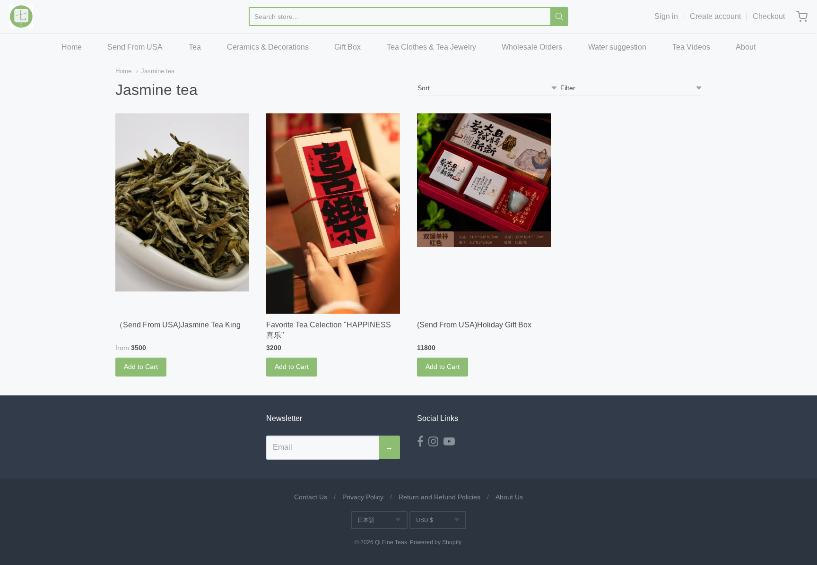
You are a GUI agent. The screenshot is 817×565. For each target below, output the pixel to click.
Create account (715, 16)
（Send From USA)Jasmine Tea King (178, 325)
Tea (195, 47)
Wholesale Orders (532, 47)
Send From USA (135, 47)
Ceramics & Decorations (268, 47)
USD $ (424, 520)
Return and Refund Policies (439, 497)
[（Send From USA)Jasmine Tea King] (182, 202)
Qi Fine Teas (391, 542)
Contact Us (310, 497)
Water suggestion (617, 47)
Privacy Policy (362, 497)
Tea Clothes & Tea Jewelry (431, 47)
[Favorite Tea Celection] (333, 213)
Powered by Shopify (435, 542)
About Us (509, 497)
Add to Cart (141, 366)
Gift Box (347, 47)
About (746, 47)
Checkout (769, 16)
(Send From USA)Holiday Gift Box (474, 325)
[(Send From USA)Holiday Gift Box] (484, 180)
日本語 (365, 520)
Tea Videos (691, 47)
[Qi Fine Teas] (21, 16)
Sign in (666, 16)
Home (71, 47)
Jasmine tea (157, 71)
